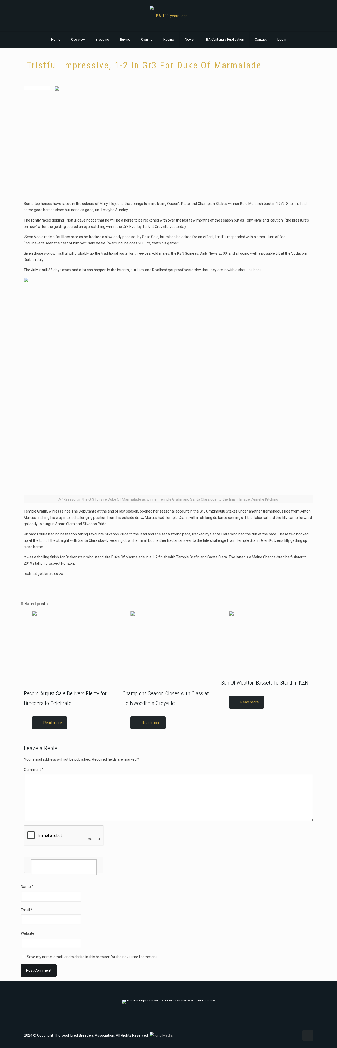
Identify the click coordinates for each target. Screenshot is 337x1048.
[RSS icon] (295, 1035)
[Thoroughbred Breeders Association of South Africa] (169, 15)
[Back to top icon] (307, 1035)
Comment (33, 769)
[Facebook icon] (278, 1035)
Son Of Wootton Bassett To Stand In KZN (264, 683)
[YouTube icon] (284, 1035)
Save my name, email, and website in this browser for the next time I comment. (92, 957)
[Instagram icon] (289, 1035)
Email (27, 910)
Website (27, 933)
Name (27, 886)
